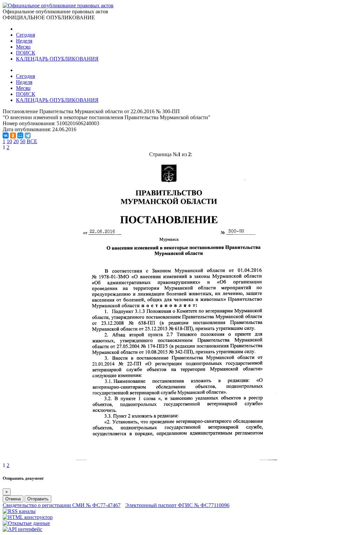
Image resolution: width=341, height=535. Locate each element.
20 (16, 141)
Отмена (13, 498)
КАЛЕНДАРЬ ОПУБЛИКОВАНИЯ (57, 59)
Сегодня (25, 35)
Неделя (24, 41)
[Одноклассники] (13, 135)
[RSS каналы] (19, 511)
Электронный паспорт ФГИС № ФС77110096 (177, 505)
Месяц (23, 47)
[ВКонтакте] (6, 135)
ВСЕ (32, 141)
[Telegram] (28, 135)
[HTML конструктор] (28, 517)
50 (22, 141)
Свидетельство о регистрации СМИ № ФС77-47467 (62, 505)
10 (9, 141)
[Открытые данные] (26, 523)
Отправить (38, 498)
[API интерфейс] (22, 529)
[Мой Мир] (20, 135)
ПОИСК (25, 53)
